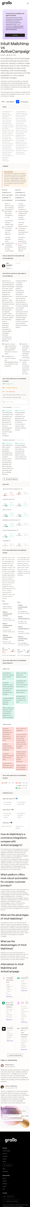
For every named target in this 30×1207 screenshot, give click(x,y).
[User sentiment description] (9, 648)
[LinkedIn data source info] (16, 798)
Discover (5, 1153)
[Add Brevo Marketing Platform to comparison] (12, 1003)
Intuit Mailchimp (11, 102)
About (4, 1178)
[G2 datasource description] (13, 783)
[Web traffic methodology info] (11, 809)
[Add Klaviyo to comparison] (12, 1028)
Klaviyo (10, 1028)
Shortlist (8, 1165)
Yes (24, 1116)
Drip (24, 1002)
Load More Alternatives (15, 1055)
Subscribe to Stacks (11, 1201)
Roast (4, 1161)
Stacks (4, 1159)
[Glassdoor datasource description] (26, 788)
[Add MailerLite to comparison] (27, 978)
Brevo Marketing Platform (9, 1005)
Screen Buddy (6, 1150)
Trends (4, 1186)
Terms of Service (15, 1206)
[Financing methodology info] (9, 822)
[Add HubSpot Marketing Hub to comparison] (12, 978)
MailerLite (24, 978)
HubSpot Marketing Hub (9, 980)
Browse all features (11, 479)
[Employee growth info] (15, 798)
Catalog (5, 1183)
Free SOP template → (11, 29)
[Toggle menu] (27, 3)
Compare (5, 1156)
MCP (4, 1189)
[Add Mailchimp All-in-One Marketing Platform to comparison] (27, 1028)
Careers (5, 1181)
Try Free (15, 35)
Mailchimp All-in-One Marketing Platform (24, 1032)
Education (5, 1171)
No (28, 1116)
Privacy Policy (6, 1206)
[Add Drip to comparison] (27, 1003)
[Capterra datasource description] (26, 785)
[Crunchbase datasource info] (11, 822)
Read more (9, 996)
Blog (4, 1168)
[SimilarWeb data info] (13, 809)
